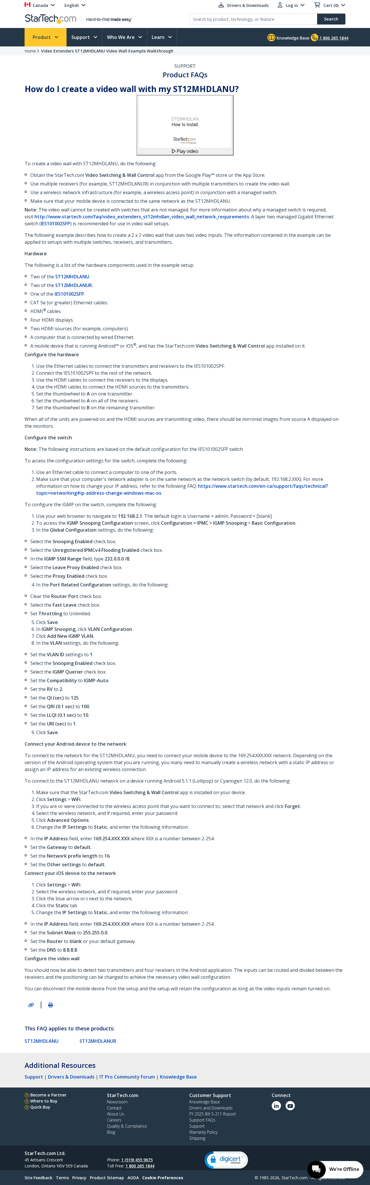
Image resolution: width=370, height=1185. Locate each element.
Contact (114, 1108)
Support (81, 37)
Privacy (79, 1177)
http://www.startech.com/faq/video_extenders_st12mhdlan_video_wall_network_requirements (141, 216)
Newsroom (117, 1102)
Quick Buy (40, 1107)
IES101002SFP (55, 223)
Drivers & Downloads (71, 1077)
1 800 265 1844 (139, 1166)
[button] (226, 1160)
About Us (115, 1114)
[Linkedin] (276, 1105)
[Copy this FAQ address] (31, 1005)
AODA (133, 1177)
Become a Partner (48, 1095)
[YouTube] (290, 1105)
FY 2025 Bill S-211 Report (212, 1114)
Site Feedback (38, 1177)
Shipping (197, 1138)
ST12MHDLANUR (73, 285)
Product (42, 37)
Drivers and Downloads (211, 1108)
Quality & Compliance (127, 1126)
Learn (159, 37)
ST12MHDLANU (72, 276)
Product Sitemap (107, 1177)
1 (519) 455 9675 (137, 1159)
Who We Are (121, 37)
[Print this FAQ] (50, 1005)
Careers (114, 1120)
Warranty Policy (203, 1132)
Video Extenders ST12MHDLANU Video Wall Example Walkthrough (107, 51)
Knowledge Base (292, 38)
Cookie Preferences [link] (162, 1177)
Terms (62, 1177)
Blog (111, 1132)
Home (30, 51)
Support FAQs (202, 1120)
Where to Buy (44, 1101)
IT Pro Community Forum (127, 1077)
